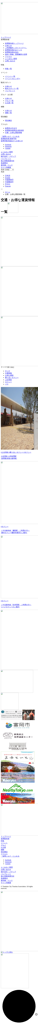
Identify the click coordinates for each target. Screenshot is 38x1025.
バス (6, 384)
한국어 (7, 184)
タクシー (8, 382)
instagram (8, 146)
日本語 (7, 175)
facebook (8, 144)
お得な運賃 (9, 375)
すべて (7, 371)
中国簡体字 (9, 180)
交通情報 (8, 373)
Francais (8, 186)
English (7, 178)
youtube (7, 148)
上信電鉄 (8, 380)
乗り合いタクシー (12, 377)
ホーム (7, 192)
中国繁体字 (9, 182)
